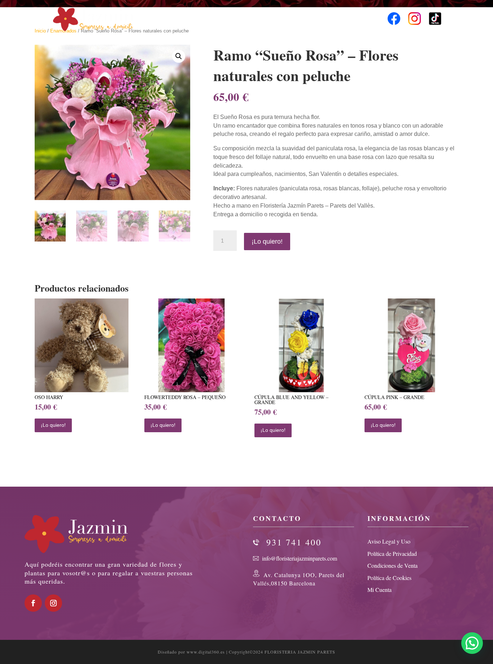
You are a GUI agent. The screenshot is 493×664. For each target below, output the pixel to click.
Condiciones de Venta (392, 565)
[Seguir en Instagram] (53, 603)
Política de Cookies (389, 577)
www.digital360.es (206, 652)
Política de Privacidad (392, 553)
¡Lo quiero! (267, 241)
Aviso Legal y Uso (388, 541)
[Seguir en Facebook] (33, 603)
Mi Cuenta (379, 589)
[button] (178, 56)
